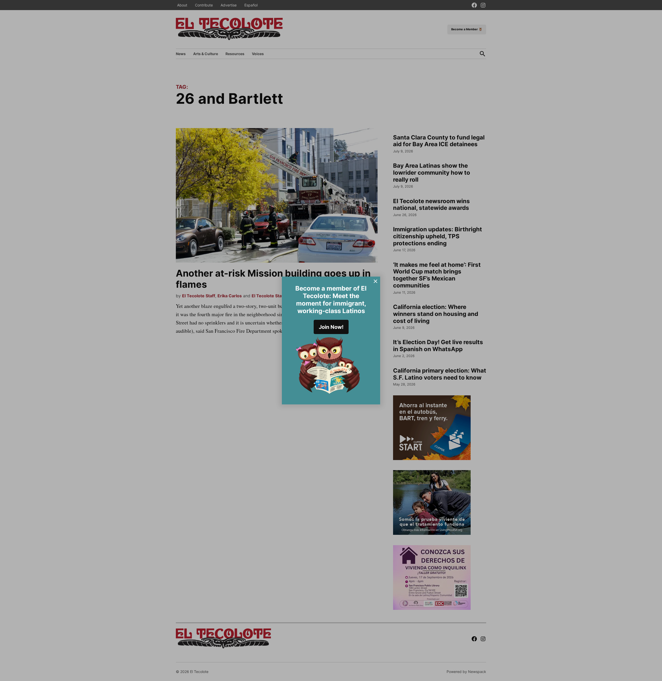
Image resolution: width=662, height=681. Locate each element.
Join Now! (331, 327)
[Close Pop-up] (375, 281)
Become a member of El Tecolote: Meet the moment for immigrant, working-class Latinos (331, 299)
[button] (331, 340)
